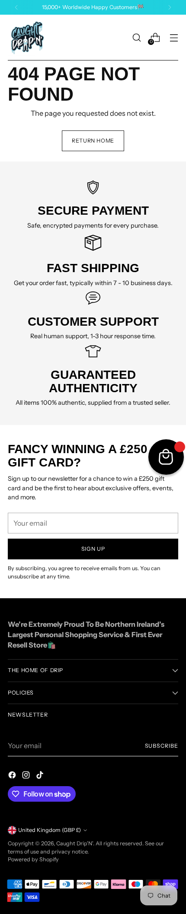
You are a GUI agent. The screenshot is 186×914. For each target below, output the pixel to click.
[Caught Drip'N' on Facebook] (13, 776)
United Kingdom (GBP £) (49, 830)
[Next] (169, 7)
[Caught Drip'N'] (27, 37)
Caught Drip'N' (74, 843)
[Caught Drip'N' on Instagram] (27, 776)
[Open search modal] (136, 38)
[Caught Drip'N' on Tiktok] (40, 776)
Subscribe (162, 746)
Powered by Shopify (33, 859)
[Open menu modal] (174, 38)
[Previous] (16, 7)
